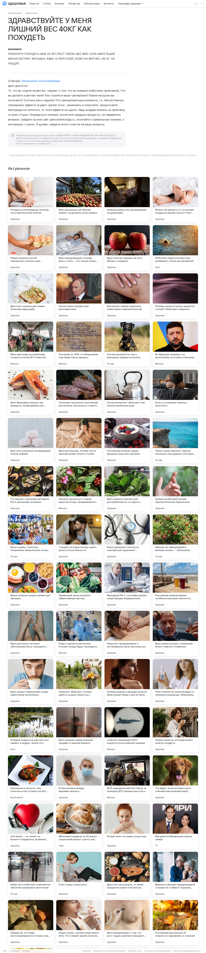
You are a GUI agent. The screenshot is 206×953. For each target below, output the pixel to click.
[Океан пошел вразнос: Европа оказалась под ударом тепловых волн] (175, 440)
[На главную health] (16, 3)
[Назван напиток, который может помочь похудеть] (175, 729)
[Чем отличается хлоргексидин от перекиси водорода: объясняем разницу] (175, 681)
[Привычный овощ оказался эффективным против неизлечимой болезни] (78, 585)
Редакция (86, 951)
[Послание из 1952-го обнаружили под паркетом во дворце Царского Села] (78, 344)
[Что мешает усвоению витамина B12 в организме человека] (30, 488)
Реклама (26, 951)
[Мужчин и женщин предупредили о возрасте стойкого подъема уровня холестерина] (175, 874)
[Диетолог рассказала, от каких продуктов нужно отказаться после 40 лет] (127, 874)
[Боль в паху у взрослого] (78, 874)
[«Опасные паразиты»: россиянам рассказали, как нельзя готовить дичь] (78, 392)
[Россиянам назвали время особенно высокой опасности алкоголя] (175, 585)
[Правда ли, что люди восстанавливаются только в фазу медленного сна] (30, 922)
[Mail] (4, 3)
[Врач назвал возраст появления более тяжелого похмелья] (175, 633)
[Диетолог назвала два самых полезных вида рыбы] (30, 296)
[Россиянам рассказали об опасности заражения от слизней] (175, 922)
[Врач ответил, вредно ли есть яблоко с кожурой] (127, 247)
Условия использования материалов (109, 951)
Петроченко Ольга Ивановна (41, 81)
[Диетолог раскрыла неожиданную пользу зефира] (30, 440)
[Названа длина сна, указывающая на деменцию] (127, 199)
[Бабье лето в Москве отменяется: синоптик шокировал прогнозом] (30, 874)
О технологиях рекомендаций (157, 951)
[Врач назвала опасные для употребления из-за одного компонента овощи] (127, 488)
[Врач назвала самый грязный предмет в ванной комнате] (78, 729)
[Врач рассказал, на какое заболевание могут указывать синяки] (30, 633)
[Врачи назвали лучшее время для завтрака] (30, 585)
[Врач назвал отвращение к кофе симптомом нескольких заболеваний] (30, 681)
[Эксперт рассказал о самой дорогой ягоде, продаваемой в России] (78, 488)
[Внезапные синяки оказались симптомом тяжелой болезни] (127, 296)
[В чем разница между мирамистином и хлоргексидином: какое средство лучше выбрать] (78, 778)
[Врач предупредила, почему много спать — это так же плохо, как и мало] (78, 247)
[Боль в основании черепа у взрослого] (175, 392)
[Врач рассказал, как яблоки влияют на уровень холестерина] (78, 199)
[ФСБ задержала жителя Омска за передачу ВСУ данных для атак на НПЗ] (127, 778)
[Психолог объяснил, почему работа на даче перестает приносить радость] (78, 681)
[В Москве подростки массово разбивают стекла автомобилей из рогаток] (175, 247)
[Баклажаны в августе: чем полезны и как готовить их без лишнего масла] (30, 778)
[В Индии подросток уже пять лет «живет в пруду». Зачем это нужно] (30, 729)
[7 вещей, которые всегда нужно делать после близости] (78, 537)
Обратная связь (135, 951)
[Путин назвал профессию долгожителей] (78, 296)
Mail (5, 951)
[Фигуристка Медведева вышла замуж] (175, 826)
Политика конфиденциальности (187, 951)
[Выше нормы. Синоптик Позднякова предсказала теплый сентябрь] (30, 537)
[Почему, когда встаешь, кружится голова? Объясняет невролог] (175, 296)
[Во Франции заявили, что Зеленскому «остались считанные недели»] (175, 344)
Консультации (14, 13)
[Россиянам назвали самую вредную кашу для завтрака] (127, 440)
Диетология (31, 13)
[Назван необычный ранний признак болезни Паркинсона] (175, 488)
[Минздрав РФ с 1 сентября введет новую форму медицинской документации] (127, 585)
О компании (14, 951)
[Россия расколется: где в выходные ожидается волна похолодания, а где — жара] (127, 344)
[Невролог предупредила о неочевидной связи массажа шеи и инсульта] (127, 633)
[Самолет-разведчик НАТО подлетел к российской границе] (127, 729)
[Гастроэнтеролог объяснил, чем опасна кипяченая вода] (127, 392)
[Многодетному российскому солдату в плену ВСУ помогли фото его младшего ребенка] (30, 344)
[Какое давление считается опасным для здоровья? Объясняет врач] (127, 537)
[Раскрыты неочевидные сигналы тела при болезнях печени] (30, 199)
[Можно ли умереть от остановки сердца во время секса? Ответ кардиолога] (175, 199)
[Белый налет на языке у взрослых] (127, 826)
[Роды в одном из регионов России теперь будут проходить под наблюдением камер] (78, 633)
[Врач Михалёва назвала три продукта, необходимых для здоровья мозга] (30, 392)
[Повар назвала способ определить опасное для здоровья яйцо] (30, 247)
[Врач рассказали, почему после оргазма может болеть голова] (78, 440)
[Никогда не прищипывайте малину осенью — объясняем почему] (175, 537)
